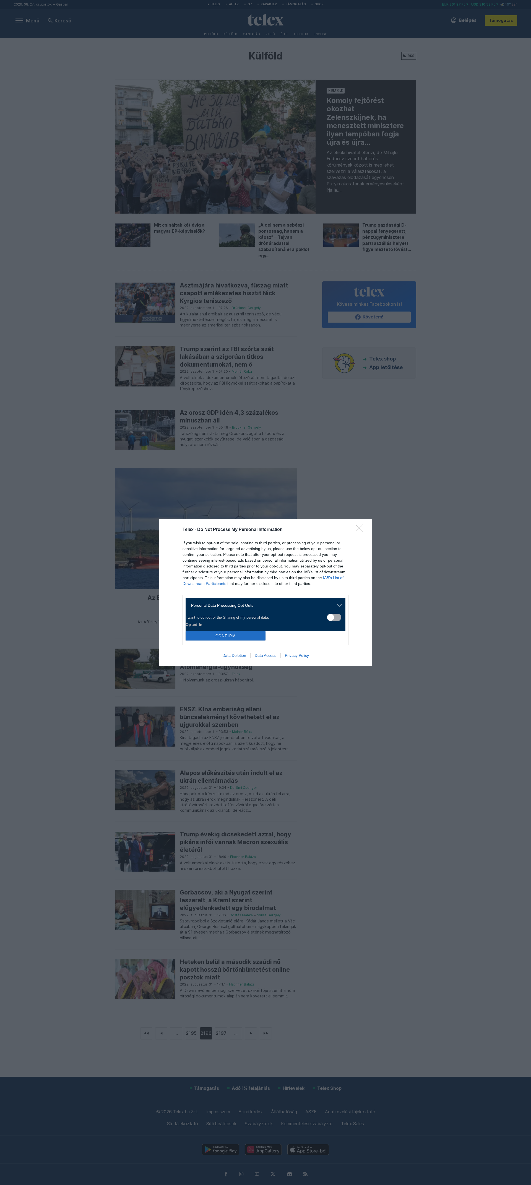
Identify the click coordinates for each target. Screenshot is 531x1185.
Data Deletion (234, 655)
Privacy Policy (297, 655)
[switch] (334, 617)
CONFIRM (225, 636)
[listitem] (263, 605)
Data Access (265, 655)
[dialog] (265, 592)
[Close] (361, 530)
